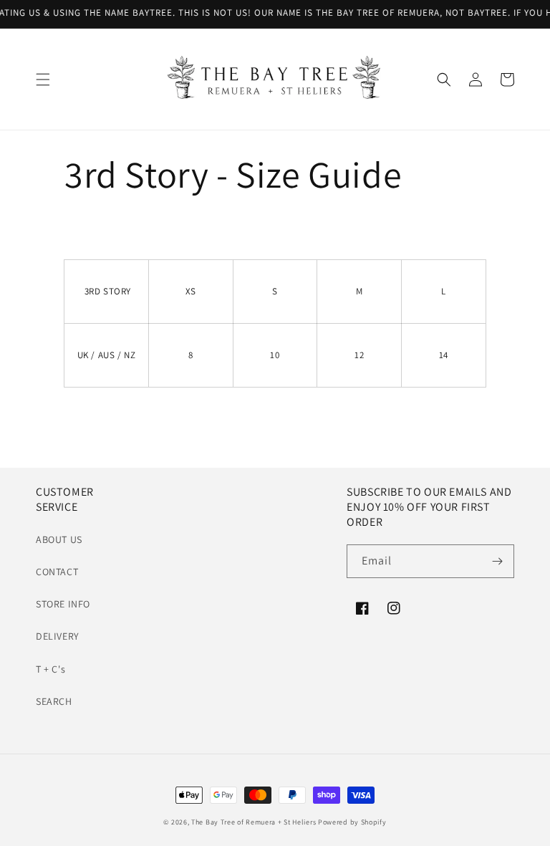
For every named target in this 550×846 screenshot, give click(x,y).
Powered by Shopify (352, 822)
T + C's (50, 669)
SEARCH (54, 701)
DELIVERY (57, 636)
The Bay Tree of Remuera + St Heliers (253, 822)
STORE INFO (63, 603)
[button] (43, 79)
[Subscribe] (497, 561)
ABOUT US (59, 539)
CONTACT (57, 571)
